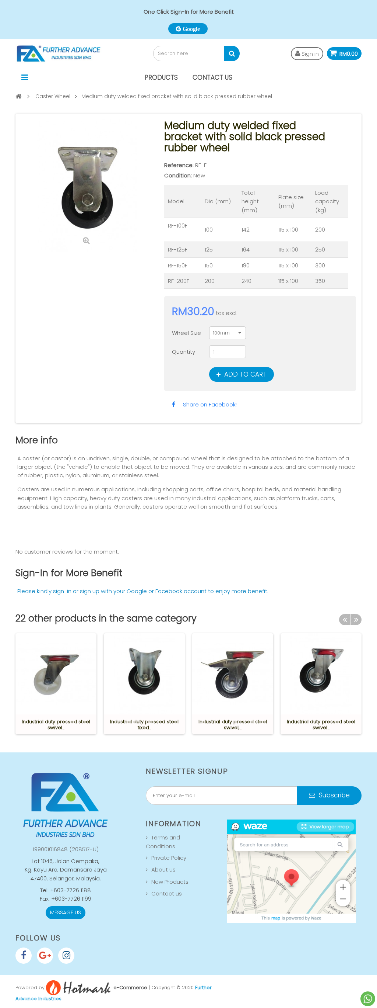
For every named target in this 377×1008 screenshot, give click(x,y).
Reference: (179, 165)
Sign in (309, 54)
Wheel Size (187, 333)
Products (161, 77)
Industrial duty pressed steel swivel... (56, 724)
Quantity (183, 352)
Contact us (166, 893)
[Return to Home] (18, 96)
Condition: (178, 175)
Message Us (65, 912)
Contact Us (212, 77)
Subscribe (333, 795)
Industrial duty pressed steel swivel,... (232, 724)
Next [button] (356, 619)
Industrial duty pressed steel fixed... (144, 724)
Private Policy (168, 858)
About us (163, 869)
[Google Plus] (45, 956)
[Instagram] (66, 956)
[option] (56, 683)
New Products (169, 882)
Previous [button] (344, 619)
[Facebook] (23, 956)
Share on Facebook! (210, 404)
